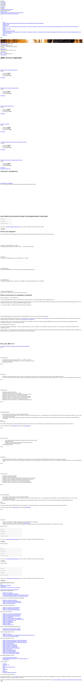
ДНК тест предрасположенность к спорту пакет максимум (15, 642)
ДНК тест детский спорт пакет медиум (11, 608)
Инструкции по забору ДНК (9, 666)
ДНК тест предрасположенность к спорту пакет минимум (15, 640)
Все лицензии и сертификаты (6, 183)
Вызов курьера (6, 659)
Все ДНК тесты (6, 664)
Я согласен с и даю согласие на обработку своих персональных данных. (22, 226)
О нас (4, 668)
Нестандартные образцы (51, 31)
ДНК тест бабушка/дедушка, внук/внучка (11, 615)
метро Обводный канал (12, 12)
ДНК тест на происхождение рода (10, 600)
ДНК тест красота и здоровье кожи (10, 645)
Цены (4, 27)
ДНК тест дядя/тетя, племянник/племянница (12, 618)
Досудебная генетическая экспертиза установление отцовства (16, 594)
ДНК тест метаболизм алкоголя (9, 650)
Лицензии (5, 669)
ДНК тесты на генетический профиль (11, 636)
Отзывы (20, 23)
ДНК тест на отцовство (8, 592)
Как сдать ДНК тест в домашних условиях (27, 31)
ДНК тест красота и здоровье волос (10, 646)
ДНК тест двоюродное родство (9, 620)
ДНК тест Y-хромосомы (8, 621)
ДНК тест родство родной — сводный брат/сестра (13, 619)
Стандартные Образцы (41, 31)
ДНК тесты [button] (5, 25)
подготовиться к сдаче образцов (27, 319)
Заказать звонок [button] (3, 13)
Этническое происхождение (17, 26)
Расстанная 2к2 (10, 9)
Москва (2, 585)
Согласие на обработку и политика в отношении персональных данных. (67, 679)
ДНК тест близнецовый (8, 617)
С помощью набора (14, 346)
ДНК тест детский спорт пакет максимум (11, 609)
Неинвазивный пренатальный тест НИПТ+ (12, 629)
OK (1, 680)
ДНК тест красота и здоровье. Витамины (11, 647)
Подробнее (2, 77)
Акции (4, 29)
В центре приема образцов (23, 346)
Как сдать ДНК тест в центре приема (10, 31)
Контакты (5, 35)
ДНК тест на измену (7, 633)
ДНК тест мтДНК (6, 623)
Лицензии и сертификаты (27, 23)
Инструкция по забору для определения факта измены (68, 31)
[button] (0, 527)
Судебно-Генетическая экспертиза (10, 657)
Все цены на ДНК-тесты (5, 168)
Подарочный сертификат (38, 23)
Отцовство (5, 26)
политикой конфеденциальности (12, 226)
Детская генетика (29, 26)
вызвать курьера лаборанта (12, 13)
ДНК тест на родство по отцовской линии (11, 614)
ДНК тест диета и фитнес (8, 643)
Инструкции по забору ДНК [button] (9, 30)
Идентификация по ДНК (61, 26)
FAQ (4, 34)
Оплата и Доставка (7, 28)
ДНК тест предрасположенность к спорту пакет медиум (14, 641)
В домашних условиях (5, 346)
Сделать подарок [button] (3, 44)
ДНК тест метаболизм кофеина (9, 651)
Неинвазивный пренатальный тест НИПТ (11, 628)
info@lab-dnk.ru (20, 12)
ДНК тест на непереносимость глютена (11, 652)
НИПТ (24, 26)
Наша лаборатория (7, 23)
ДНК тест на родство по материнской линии (12, 613)
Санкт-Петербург (7, 585)
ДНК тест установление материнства (10, 593)
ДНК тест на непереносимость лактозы (11, 653)
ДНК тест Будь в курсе (7, 648)
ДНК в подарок (6, 24)
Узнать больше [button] (3, 42)
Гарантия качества (14, 23)
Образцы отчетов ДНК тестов (72, 26)
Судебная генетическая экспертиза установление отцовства (15, 596)
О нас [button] (4, 22)
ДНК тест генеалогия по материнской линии (12, 602)
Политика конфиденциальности (9, 672)
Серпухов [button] (2, 7)
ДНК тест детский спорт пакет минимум (11, 607)
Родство (9, 26)
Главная (4, 663)
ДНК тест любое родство (8, 624)
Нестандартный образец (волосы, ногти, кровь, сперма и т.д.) (15, 658)
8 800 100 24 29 (3, 9)
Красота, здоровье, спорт (39, 26)
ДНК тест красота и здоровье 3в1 (10, 644)
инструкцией (45, 318)
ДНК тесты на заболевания (49, 26)
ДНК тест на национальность (9, 603)
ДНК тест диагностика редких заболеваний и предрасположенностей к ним (19, 635)
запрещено (17, 676)
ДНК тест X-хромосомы (8, 622)
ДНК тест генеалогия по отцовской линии (12, 601)
